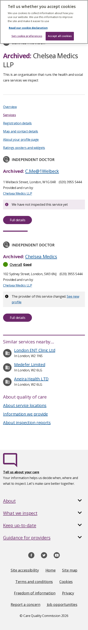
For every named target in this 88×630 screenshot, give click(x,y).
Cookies (66, 581)
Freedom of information (34, 593)
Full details (17, 220)
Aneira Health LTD (31, 379)
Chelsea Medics (41, 256)
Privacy (68, 593)
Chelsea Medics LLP (17, 193)
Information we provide (25, 414)
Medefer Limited (29, 364)
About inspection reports (27, 422)
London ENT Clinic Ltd (34, 350)
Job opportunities (62, 604)
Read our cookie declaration (28, 28)
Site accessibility (25, 570)
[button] (44, 264)
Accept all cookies (60, 36)
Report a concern (25, 604)
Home (50, 570)
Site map (69, 570)
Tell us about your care (21, 472)
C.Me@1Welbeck (42, 171)
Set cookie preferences (26, 36)
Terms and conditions (34, 581)
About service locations (24, 405)
